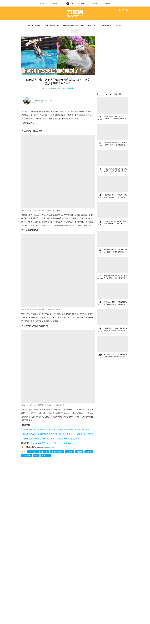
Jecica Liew (40, 100)
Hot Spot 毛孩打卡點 (88, 25)
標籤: (24, 452)
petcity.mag (49, 447)
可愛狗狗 (26, 456)
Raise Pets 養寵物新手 (70, 25)
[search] (119, 10)
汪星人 (89, 452)
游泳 (36, 456)
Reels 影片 (118, 25)
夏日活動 (45, 456)
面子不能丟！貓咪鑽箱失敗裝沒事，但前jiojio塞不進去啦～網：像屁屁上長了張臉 (56, 429)
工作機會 (107, 3)
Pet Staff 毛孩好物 (105, 25)
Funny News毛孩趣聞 (52, 25)
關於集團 (42, 3)
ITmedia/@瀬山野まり (40, 443)
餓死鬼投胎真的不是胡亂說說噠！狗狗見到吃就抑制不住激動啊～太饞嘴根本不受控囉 (58, 434)
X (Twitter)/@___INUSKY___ (62, 443)
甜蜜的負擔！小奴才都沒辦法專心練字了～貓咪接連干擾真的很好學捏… (52, 439)
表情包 (79, 452)
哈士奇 (69, 452)
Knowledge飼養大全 (35, 25)
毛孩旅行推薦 (68, 88)
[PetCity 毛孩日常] (75, 13)
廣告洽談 (95, 3)
